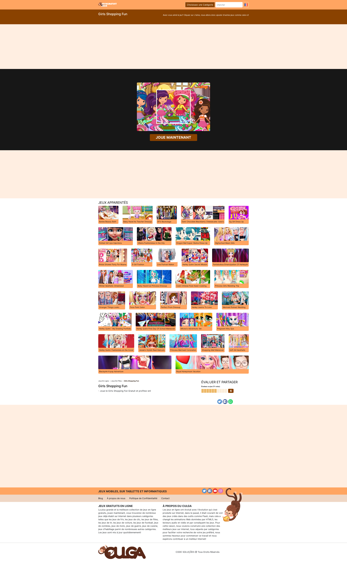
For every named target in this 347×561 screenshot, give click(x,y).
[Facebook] (225, 401)
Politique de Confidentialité (143, 498)
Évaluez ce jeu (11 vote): (210, 386)
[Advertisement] (173, 47)
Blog (100, 498)
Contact (165, 498)
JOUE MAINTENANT (173, 137)
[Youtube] (215, 491)
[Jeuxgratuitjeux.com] (107, 4)
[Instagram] (220, 491)
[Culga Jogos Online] (122, 551)
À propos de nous (116, 498)
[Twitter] (219, 401)
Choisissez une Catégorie (200, 4)
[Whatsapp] (230, 401)
